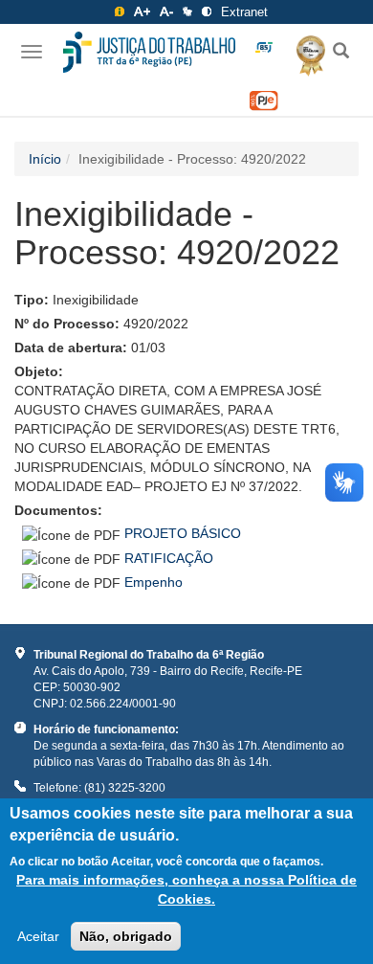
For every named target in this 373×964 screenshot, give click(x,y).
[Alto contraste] (206, 11)
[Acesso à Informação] (119, 11)
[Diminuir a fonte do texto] (166, 11)
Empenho (153, 582)
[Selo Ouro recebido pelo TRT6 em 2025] (303, 52)
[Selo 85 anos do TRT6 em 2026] (264, 47)
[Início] (149, 52)
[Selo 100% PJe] (264, 101)
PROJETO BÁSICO (182, 533)
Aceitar (38, 936)
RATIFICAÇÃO (168, 558)
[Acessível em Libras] (187, 11)
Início (45, 159)
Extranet (244, 12)
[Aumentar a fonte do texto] (142, 11)
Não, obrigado (125, 936)
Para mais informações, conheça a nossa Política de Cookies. (186, 889)
